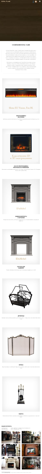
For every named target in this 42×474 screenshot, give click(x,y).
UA (33, 1)
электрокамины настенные (21, 116)
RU (33, 2)
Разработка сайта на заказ (21, 472)
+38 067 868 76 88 (4, 429)
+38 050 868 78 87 (4, 428)
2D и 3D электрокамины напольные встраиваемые (21, 166)
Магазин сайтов (28, 472)
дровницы (21, 316)
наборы (21, 414)
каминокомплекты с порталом (21, 216)
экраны (21, 365)
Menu (39, 1)
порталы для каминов (21, 267)
